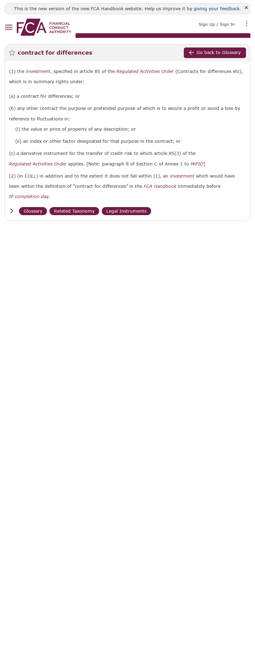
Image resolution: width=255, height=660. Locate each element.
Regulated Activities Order (145, 71)
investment (38, 71)
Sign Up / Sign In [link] (216, 24)
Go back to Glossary (219, 52)
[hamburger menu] (8, 27)
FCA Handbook (160, 186)
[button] (11, 211)
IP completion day (29, 196)
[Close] (246, 8)
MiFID (197, 164)
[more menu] (246, 23)
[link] (44, 27)
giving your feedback (216, 8)
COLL (30, 176)
